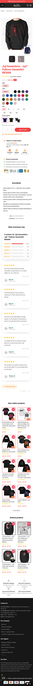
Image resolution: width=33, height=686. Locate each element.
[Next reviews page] (29, 391)
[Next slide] (29, 34)
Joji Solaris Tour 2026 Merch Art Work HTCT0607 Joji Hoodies (24, 475)
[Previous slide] (3, 34)
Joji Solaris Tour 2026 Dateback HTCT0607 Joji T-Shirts (8, 475)
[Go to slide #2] (21, 59)
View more (16, 510)
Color (3, 88)
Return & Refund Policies (8, 647)
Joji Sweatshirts (19, 11)
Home (2, 11)
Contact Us (4, 650)
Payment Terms (5, 645)
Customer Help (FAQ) (7, 652)
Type (3, 83)
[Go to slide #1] (12, 59)
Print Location (6, 115)
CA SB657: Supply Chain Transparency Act (12, 634)
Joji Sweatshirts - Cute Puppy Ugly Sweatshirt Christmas (8, 566)
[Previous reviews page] (20, 391)
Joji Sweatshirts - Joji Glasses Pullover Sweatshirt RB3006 (23, 566)
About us (3, 624)
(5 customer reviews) (15, 76)
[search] (28, 5)
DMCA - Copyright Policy (7, 632)
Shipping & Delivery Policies (8, 642)
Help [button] (30, 683)
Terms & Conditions (6, 627)
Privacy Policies (5, 629)
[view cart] (30, 5)
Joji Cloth (9, 11)
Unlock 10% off (3, 678)
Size (3, 106)
